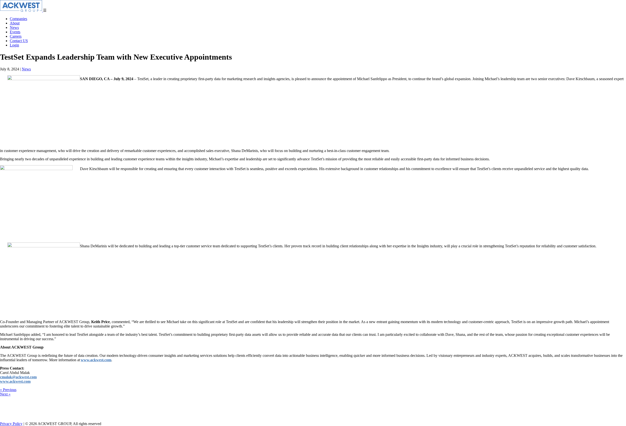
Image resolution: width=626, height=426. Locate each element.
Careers (16, 36)
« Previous (8, 390)
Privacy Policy (11, 424)
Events (15, 32)
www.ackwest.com (96, 360)
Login (14, 45)
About (15, 23)
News (14, 27)
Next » (5, 394)
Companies (18, 19)
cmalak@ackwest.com (18, 377)
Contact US (19, 41)
